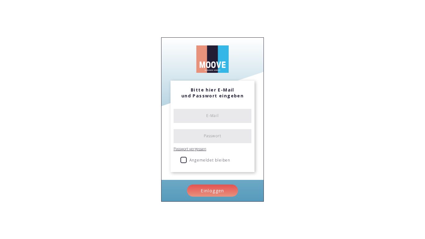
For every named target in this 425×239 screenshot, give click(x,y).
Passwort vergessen (190, 149)
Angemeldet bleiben (210, 160)
